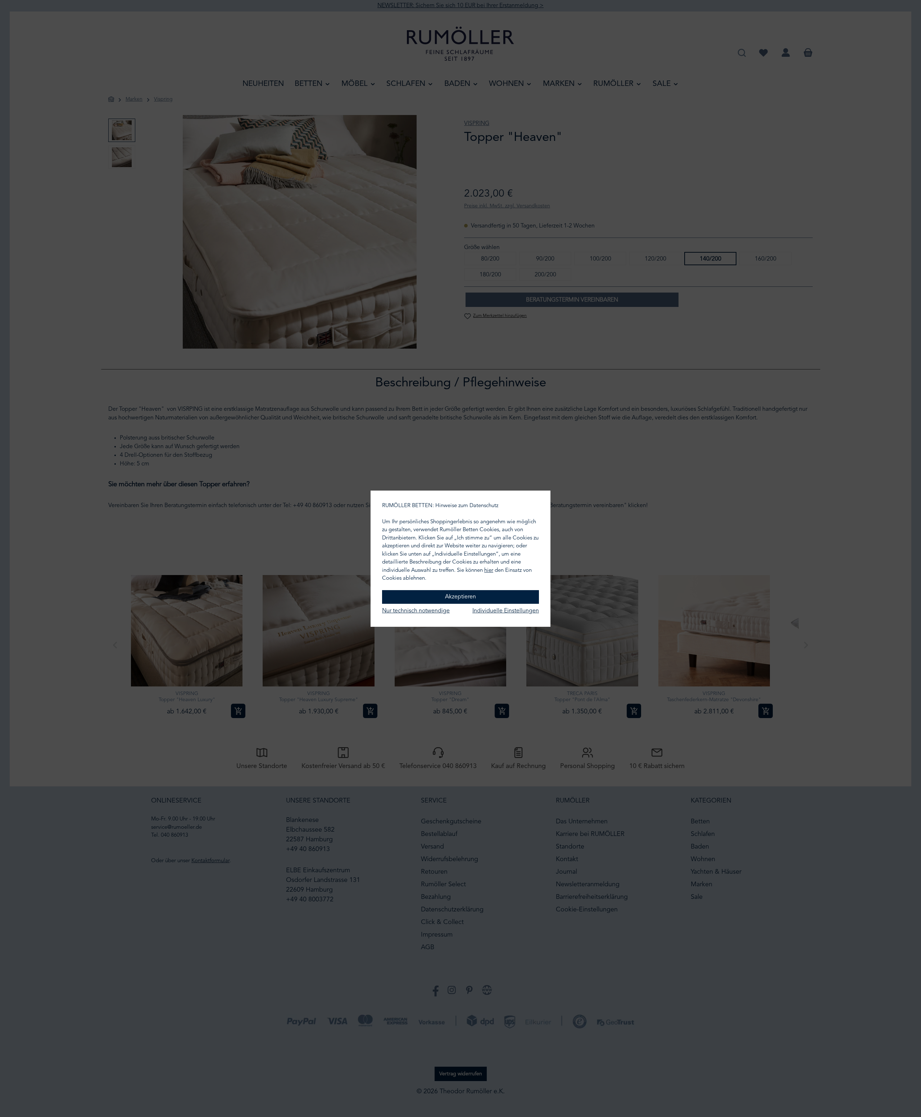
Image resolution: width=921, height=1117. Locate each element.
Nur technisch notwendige (416, 611)
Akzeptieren (460, 597)
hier (488, 570)
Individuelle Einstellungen (505, 611)
